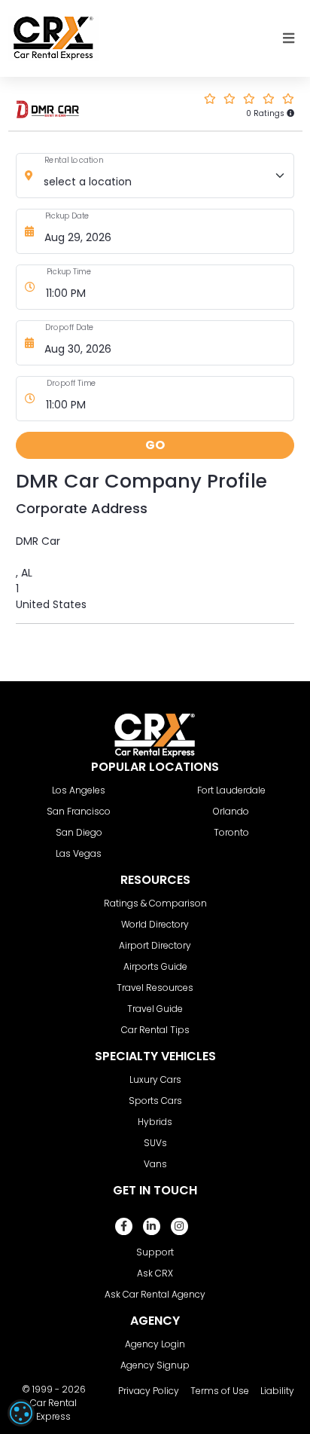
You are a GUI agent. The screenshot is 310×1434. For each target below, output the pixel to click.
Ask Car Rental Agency (155, 1294)
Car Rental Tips (155, 1029)
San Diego (79, 832)
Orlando (231, 811)
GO (155, 445)
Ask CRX (155, 1273)
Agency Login (155, 1344)
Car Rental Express (53, 1409)
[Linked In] (151, 1226)
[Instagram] (179, 1226)
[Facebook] (123, 1226)
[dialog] (21, 1412)
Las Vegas (79, 853)
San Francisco (79, 811)
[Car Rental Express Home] (53, 38)
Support (155, 1252)
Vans (155, 1163)
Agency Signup (155, 1365)
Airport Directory (155, 945)
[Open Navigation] (288, 38)
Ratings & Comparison (155, 903)
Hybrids (155, 1121)
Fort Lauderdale (231, 790)
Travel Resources (155, 987)
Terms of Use (219, 1390)
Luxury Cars (155, 1079)
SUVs (155, 1142)
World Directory (155, 924)
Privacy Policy (148, 1390)
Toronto (231, 832)
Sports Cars (155, 1100)
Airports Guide (155, 966)
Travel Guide (155, 1008)
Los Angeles (78, 790)
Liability (277, 1390)
